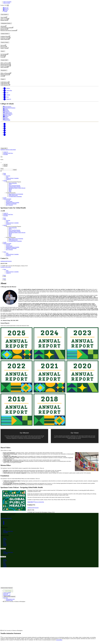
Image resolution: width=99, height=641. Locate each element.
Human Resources (5, 64)
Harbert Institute (5, 74)
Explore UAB (3, 148)
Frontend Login (9, 600)
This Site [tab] (5, 164)
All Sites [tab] (5, 166)
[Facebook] (4, 123)
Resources (3, 46)
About (4, 174)
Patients (3, 79)
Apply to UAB (4, 18)
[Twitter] (4, 126)
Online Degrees (4, 39)
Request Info (4, 20)
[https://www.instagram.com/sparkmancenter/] (3, 521)
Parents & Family (4, 42)
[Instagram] (4, 128)
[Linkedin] (4, 134)
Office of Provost (5, 63)
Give (4, 540)
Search (2, 168)
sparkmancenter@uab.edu (6, 261)
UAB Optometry (5, 85)
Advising (3, 26)
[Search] (1, 156)
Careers (4, 544)
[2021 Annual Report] (50, 376)
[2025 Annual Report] (17, 343)
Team (7, 253)
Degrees (5, 539)
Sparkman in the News (8, 153)
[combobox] (7, 169)
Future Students (4, 14)
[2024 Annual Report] (50, 343)
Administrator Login (10, 599)
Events (2, 57)
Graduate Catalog (5, 38)
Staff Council (4, 67)
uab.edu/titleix (59, 639)
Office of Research (5, 73)
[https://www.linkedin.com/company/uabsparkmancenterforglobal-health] (3, 524)
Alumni (2, 51)
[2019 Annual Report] (17, 410)
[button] (49, 267)
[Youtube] (4, 130)
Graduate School (5, 36)
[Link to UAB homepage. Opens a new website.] (12, 570)
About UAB (3, 556)
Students (5, 180)
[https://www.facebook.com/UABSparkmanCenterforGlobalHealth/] (3, 523)
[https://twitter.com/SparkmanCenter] (3, 520)
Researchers (3, 70)
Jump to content (6, 2)
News (4, 541)
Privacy (5, 594)
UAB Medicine (4, 82)
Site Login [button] (5, 597)
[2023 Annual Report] (82, 343)
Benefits (3, 55)
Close (2, 210)
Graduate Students (5, 33)
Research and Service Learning (8, 30)
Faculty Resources (5, 65)
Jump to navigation (7, 1)
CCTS (2, 76)
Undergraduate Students (6, 23)
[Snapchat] (4, 132)
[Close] (8, 5)
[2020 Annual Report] (82, 376)
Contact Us (5, 151)
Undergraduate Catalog (6, 27)
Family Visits (4, 48)
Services (3, 45)
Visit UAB (3, 17)
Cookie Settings (8, 590)
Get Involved (4, 54)
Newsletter (5, 154)
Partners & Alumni (7, 198)
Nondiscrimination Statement (6, 587)
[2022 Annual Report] (17, 376)
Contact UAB (7, 592)
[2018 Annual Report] (50, 410)
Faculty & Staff (4, 60)
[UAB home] (49, 147)
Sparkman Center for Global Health (8, 149)
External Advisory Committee (12, 254)
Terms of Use (6, 595)
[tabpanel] (49, 169)
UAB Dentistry (4, 83)
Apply (4, 538)
